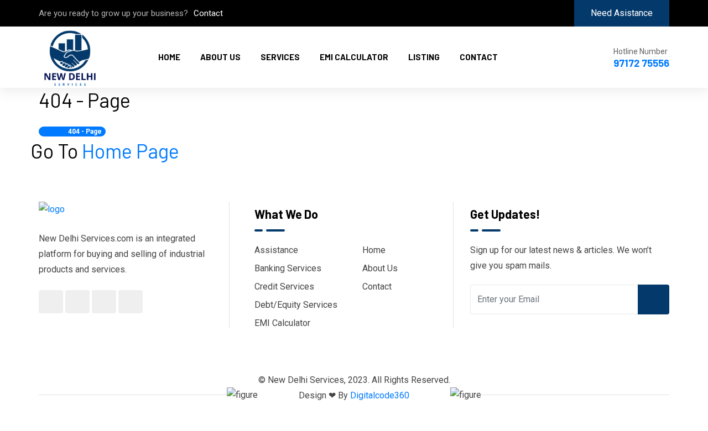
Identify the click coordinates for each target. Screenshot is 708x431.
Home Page (130, 150)
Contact (208, 13)
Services (280, 57)
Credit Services (284, 286)
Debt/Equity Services (295, 304)
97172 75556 (641, 63)
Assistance (276, 250)
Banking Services (287, 268)
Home (169, 57)
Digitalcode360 (379, 395)
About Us (220, 57)
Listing (424, 57)
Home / (54, 131)
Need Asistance (622, 13)
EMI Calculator (354, 57)
